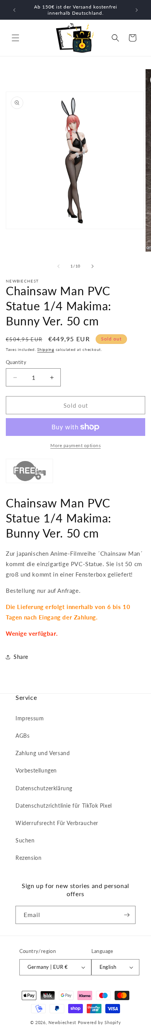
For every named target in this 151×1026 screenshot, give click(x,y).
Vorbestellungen (36, 770)
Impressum (29, 718)
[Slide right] (92, 266)
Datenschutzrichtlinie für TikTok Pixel (63, 805)
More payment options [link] (75, 445)
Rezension (28, 857)
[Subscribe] (126, 915)
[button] (15, 37)
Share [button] (21, 656)
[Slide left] (58, 266)
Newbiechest (62, 1022)
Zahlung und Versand (42, 753)
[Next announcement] (136, 10)
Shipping (45, 349)
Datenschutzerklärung (43, 788)
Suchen (25, 840)
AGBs (22, 735)
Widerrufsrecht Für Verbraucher (56, 823)
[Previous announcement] (14, 10)
